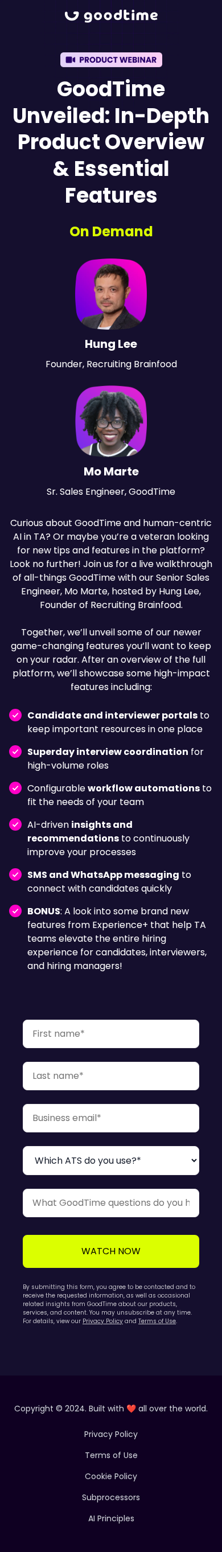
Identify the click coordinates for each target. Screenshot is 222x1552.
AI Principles (111, 1518)
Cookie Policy (111, 1476)
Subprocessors (111, 1497)
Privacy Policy (103, 1321)
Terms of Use (157, 1321)
